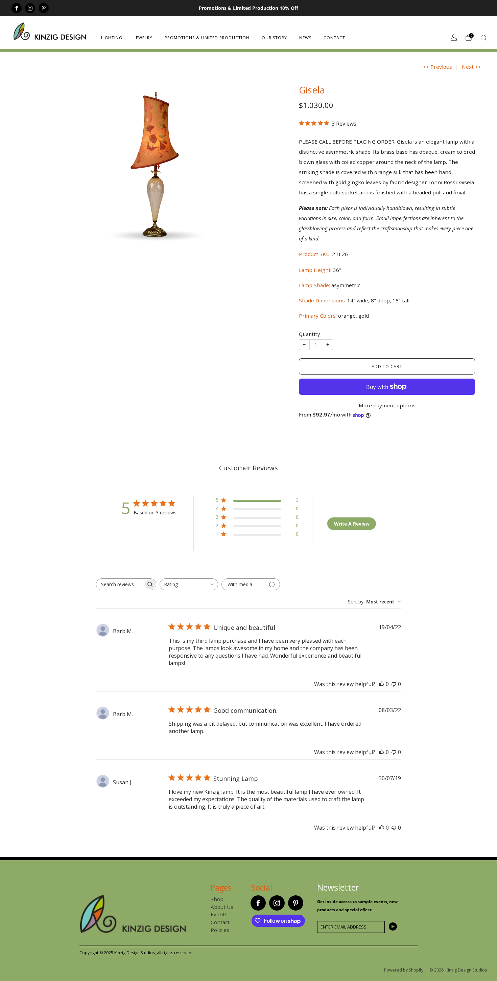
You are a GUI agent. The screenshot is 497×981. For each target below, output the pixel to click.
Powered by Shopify (403, 970)
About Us (222, 906)
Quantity (309, 334)
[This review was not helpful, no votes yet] (394, 684)
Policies (220, 929)
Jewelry (143, 38)
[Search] (483, 37)
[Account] (453, 37)
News (305, 38)
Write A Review (352, 523)
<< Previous (437, 66)
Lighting (111, 38)
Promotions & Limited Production (207, 38)
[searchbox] (120, 584)
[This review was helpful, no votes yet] (381, 684)
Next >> (471, 66)
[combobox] (189, 584)
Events (219, 914)
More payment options (387, 405)
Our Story (274, 38)
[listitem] (248, 8)
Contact (334, 38)
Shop (217, 899)
